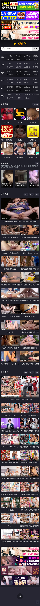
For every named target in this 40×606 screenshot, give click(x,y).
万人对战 (27, 56)
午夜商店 (18, 95)
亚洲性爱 (10, 71)
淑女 (31, 372)
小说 (2, 88)
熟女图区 (27, 82)
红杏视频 (10, 98)
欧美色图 (27, 79)
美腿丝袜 (10, 82)
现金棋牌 (27, 59)
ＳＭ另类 (35, 67)
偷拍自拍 (18, 71)
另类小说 (18, 90)
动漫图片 (35, 79)
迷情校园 (10, 90)
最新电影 (4, 372)
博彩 (2, 57)
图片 (2, 81)
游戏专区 (35, 56)
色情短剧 (27, 98)
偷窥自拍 (10, 79)
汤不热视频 (35, 95)
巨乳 (31, 194)
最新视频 (4, 194)
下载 (37, 163)
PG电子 (10, 56)
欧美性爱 (35, 71)
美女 (25, 194)
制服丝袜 (10, 75)
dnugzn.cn (20, 44)
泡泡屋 (19, 98)
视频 (2, 65)
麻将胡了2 (10, 59)
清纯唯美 (18, 82)
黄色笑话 (27, 90)
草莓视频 (27, 95)
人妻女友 (27, 87)
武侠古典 (35, 87)
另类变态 (35, 75)
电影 (2, 73)
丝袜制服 (18, 67)
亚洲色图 (18, 79)
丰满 (25, 372)
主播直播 (27, 67)
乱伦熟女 (27, 75)
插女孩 (10, 95)
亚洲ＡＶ (10, 64)
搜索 (35, 49)
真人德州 (18, 56)
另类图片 (35, 82)
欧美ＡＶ (27, 64)
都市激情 (10, 87)
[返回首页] (37, 602)
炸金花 (19, 59)
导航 (2, 96)
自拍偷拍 (18, 64)
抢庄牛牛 (35, 59)
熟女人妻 (10, 67)
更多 (37, 194)
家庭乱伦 (18, 87)
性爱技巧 (35, 90)
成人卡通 (27, 71)
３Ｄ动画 (35, 64)
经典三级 (18, 75)
